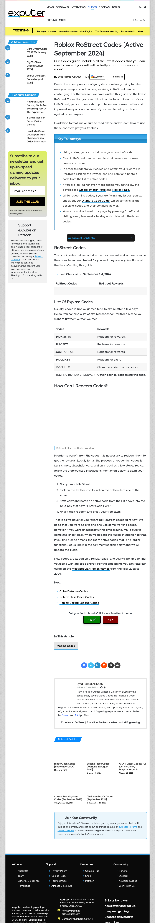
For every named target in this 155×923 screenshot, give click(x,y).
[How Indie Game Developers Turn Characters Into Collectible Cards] (16, 135)
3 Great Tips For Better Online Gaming (36, 121)
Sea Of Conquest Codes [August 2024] (36, 79)
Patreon (89, 880)
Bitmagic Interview (46, 31)
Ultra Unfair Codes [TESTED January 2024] (37, 52)
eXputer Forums (128, 826)
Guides (92, 7)
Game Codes (67, 645)
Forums (51, 19)
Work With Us (127, 885)
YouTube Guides (128, 880)
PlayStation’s (128, 31)
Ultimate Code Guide (96, 200)
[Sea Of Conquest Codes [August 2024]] (16, 79)
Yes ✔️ (92, 619)
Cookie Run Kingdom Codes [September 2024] (68, 798)
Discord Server (66, 830)
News (50, 7)
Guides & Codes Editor (87, 687)
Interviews (78, 7)
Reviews (104, 7)
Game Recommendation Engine (75, 31)
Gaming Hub (92, 870)
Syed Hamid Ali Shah (67, 76)
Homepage (24, 885)
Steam (65, 715)
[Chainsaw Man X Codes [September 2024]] (101, 785)
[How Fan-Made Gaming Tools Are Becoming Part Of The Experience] (16, 105)
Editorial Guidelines (29, 880)
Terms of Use (59, 880)
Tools (116, 7)
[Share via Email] (111, 665)
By (56, 76)
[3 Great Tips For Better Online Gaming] (16, 121)
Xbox (140, 31)
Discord (123, 875)
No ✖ (111, 619)
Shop (88, 875)
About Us (23, 870)
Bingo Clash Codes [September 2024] (64, 765)
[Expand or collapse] (131, 238)
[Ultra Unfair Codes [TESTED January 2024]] (16, 52)
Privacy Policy (59, 870)
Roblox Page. (121, 189)
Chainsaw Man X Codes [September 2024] (100, 798)
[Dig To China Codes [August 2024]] (16, 66)
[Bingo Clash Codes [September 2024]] (68, 753)
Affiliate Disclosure (61, 885)
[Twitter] (91, 665)
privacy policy (16, 213)
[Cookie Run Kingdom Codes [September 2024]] (68, 785)
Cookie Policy (58, 875)
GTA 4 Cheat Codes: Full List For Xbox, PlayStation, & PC (133, 766)
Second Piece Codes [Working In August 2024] (98, 766)
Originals (62, 7)
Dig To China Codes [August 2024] (35, 65)
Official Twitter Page (92, 189)
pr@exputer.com (71, 913)
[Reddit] (104, 665)
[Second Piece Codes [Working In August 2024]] (101, 753)
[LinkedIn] (97, 665)
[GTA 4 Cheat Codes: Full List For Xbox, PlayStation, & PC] (133, 753)
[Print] (117, 665)
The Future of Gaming (106, 31)
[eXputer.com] (26, 13)
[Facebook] (84, 665)
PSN (77, 715)
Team (21, 875)
